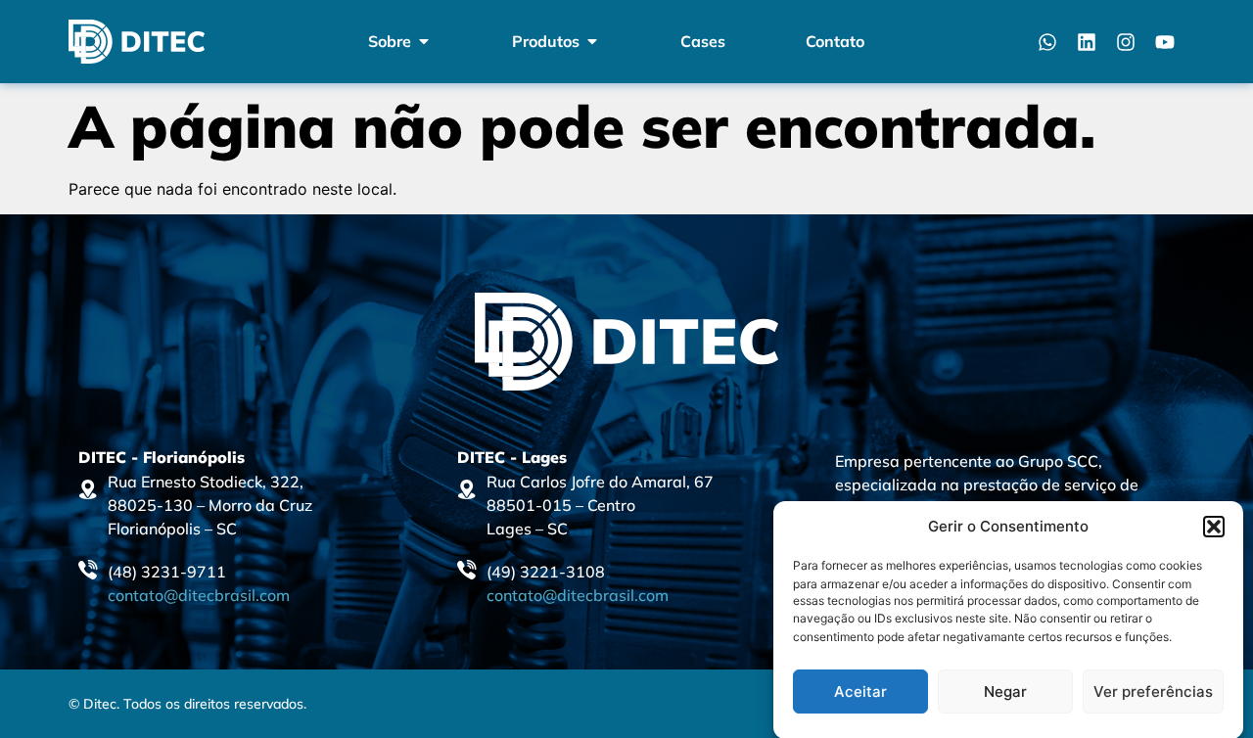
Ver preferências (1153, 691)
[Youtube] (1164, 42)
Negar (1005, 691)
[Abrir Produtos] (592, 41)
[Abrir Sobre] (424, 41)
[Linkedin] (1086, 42)
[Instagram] (1125, 42)
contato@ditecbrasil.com (199, 595)
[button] (1214, 526)
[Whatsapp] (1047, 42)
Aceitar (860, 691)
